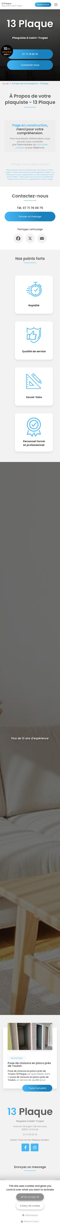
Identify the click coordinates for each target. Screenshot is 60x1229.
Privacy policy (31, 1221)
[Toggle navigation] (56, 4)
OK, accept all (31, 1197)
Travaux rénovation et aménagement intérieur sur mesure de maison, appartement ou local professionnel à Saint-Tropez (30, 174)
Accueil (5, 83)
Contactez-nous (30, 65)
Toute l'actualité (37, 1088)
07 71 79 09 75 (30, 54)
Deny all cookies (31, 1205)
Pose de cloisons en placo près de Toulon (29, 1064)
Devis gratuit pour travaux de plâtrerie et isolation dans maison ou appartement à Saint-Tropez (30, 178)
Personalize (31, 1215)
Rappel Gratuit (43, 4)
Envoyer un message (30, 216)
